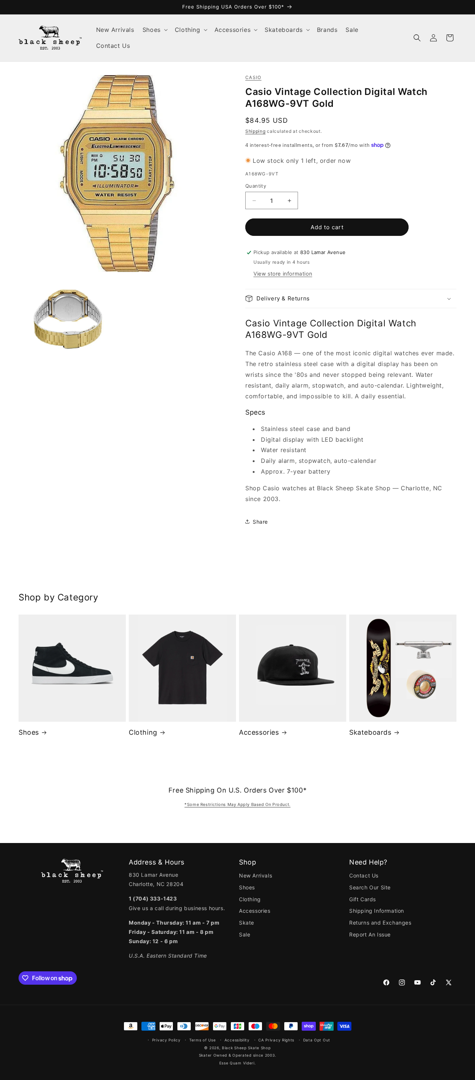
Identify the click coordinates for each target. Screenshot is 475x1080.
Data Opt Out (316, 1040)
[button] (154, 30)
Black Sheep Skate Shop (246, 1048)
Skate (246, 922)
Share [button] (260, 521)
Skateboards (370, 732)
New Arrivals (255, 875)
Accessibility (237, 1040)
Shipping (255, 131)
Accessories (259, 732)
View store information (282, 273)
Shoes (29, 732)
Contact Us (364, 875)
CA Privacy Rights (276, 1040)
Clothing (143, 732)
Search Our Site (370, 887)
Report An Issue (370, 934)
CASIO (253, 77)
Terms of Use (202, 1040)
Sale (244, 934)
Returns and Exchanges (380, 922)
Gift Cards (362, 899)
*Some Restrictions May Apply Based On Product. (237, 804)
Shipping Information (376, 911)
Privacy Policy (166, 1040)
